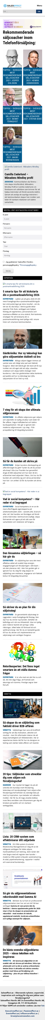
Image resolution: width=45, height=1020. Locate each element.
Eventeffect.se (12, 1013)
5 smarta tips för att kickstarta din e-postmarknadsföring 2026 (21, 293)
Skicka (8, 271)
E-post (5, 215)
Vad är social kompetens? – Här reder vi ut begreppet (21, 500)
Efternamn (7, 233)
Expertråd (8, 299)
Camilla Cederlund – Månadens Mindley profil (19, 176)
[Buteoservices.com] (22, 28)
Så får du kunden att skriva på (20, 461)
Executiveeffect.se (13, 1011)
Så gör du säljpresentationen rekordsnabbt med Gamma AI (19, 895)
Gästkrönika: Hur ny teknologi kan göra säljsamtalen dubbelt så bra (22, 354)
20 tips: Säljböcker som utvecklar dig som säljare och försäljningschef (22, 777)
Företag (6, 251)
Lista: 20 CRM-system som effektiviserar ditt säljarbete (19, 838)
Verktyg (7, 730)
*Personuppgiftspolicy (27, 265)
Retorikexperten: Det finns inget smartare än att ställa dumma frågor (21, 670)
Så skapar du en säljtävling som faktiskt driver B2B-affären (21, 724)
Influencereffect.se (29, 1013)
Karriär (7, 785)
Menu (39, 5)
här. (43, 1005)
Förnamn (6, 224)
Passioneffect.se (31, 1011)
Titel (4, 242)
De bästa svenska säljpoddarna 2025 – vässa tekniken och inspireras (21, 953)
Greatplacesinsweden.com (23, 1016)
